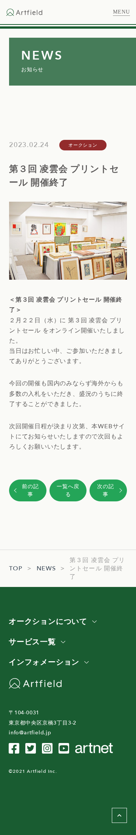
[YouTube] (64, 748)
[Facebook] (14, 748)
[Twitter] (30, 748)
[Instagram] (47, 748)
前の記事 (30, 490)
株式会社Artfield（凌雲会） (24, 12)
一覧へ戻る (68, 490)
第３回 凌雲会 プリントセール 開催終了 (97, 568)
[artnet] (94, 748)
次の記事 (105, 490)
